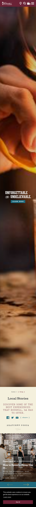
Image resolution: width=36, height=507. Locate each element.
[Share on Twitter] (12, 417)
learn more (18, 201)
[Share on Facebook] (8, 417)
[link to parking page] (20, 3)
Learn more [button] (7, 497)
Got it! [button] (18, 502)
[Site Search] (24, 3)
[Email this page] (17, 417)
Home (14, 392)
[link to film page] (28, 3)
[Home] (7, 3)
